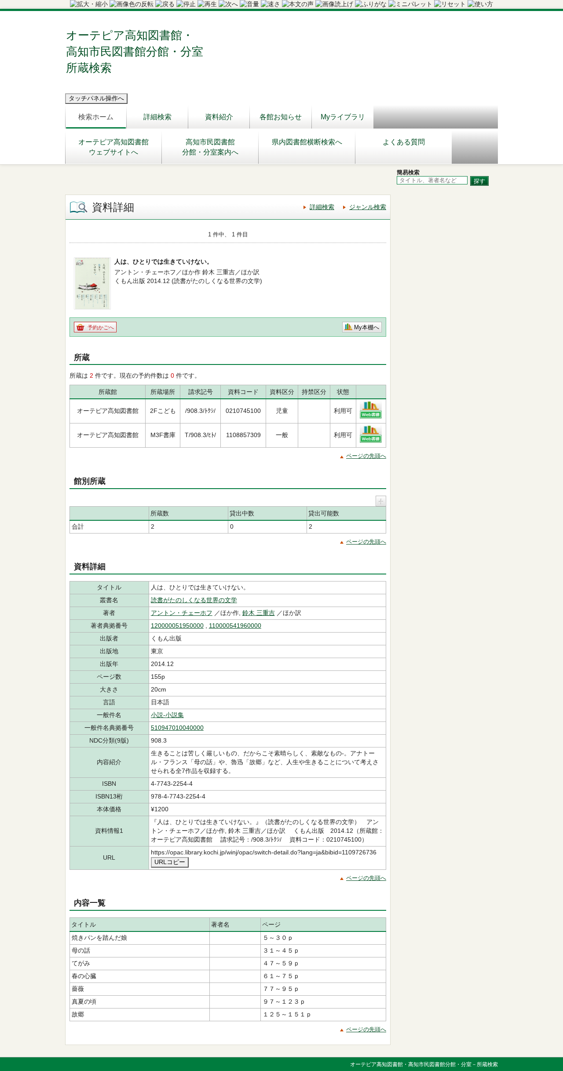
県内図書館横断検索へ (307, 142)
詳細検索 (157, 117)
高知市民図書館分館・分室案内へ (210, 147)
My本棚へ (366, 327)
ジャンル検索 (367, 206)
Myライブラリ (343, 117)
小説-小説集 (167, 714)
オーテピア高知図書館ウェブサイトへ (113, 147)
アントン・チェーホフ (181, 612)
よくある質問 (404, 142)
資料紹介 (219, 117)
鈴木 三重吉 (258, 612)
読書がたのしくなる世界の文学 (194, 600)
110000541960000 (235, 625)
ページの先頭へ (366, 456)
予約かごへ (101, 327)
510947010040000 (177, 727)
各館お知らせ (281, 117)
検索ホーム (95, 117)
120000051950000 (177, 625)
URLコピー (169, 861)
